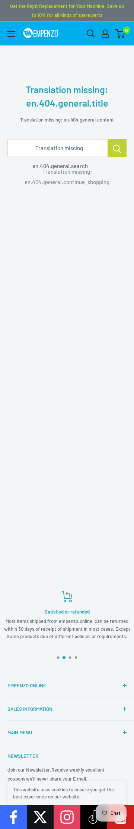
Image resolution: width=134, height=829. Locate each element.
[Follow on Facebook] (13, 817)
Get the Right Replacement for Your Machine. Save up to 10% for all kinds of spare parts (67, 10)
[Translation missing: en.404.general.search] (117, 148)
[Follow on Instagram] (67, 817)
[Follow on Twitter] (40, 817)
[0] (120, 33)
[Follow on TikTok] (93, 817)
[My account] (105, 33)
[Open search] (91, 33)
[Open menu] (11, 34)
